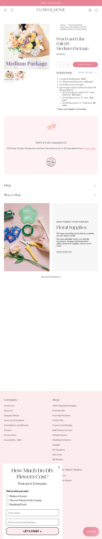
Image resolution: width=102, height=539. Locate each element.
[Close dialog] (59, 467)
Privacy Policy (10, 435)
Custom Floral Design (62, 425)
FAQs (7, 185)
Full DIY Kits (57, 420)
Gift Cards (57, 455)
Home (62, 25)
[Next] (97, 3)
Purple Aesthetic (75, 25)
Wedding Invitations (61, 440)
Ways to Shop (12, 195)
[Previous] (4, 3)
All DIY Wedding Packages (64, 406)
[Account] (90, 10)
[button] (11, 10)
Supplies (56, 445)
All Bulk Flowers (59, 435)
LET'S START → (32, 531)
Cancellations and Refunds (16, 425)
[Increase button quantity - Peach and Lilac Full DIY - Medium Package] (68, 64)
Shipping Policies (11, 415)
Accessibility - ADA (12, 440)
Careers (8, 430)
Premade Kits (58, 410)
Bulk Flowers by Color (62, 430)
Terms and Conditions (14, 420)
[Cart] (96, 10)
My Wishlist (57, 459)
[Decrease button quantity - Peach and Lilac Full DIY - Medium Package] (59, 64)
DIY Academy (58, 450)
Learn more (90, 148)
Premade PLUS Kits (61, 415)
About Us (8, 410)
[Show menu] (5, 10)
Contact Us (9, 406)
